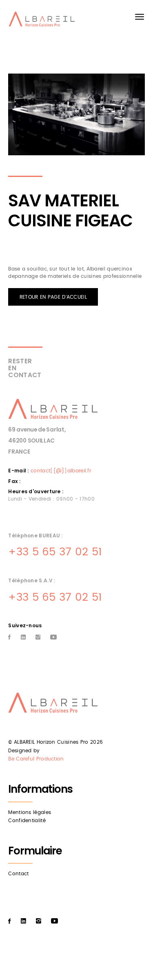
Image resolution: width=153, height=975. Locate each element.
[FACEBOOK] (9, 637)
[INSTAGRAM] (37, 637)
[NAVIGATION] (139, 16)
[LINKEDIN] (23, 637)
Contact (18, 873)
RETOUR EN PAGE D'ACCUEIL (53, 297)
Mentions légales (29, 812)
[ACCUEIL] (43, 21)
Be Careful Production (36, 758)
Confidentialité (27, 820)
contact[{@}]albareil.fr (61, 470)
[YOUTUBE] (53, 637)
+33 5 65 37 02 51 (55, 552)
